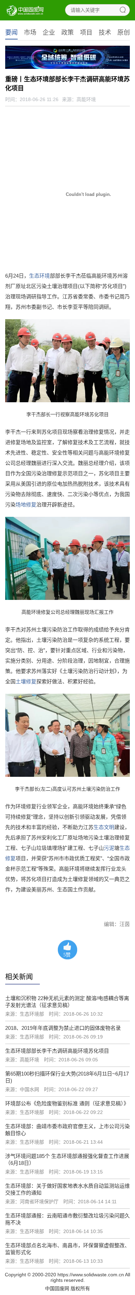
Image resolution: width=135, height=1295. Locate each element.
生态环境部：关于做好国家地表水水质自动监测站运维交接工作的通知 (67, 1189)
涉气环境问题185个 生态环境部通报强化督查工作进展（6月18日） (67, 1159)
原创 (123, 32)
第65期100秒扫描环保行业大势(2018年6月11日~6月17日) (67, 1077)
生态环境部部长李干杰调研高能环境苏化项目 (57, 1051)
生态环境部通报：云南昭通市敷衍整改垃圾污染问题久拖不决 (67, 1219)
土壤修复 (26, 681)
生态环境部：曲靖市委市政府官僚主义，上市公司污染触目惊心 (67, 1129)
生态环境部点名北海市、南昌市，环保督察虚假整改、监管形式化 (67, 1248)
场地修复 (26, 504)
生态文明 (103, 827)
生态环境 (39, 276)
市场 (30, 32)
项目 (86, 32)
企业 (49, 32)
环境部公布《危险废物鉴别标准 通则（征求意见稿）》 (67, 1103)
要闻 (11, 32)
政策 (67, 32)
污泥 (109, 848)
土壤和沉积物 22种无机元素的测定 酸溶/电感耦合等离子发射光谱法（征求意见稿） (67, 1001)
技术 (105, 32)
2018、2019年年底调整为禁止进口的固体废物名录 (63, 1028)
